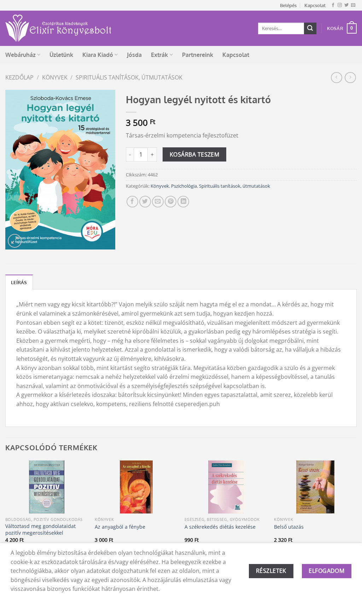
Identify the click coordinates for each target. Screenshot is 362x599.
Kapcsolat (315, 5)
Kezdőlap (19, 77)
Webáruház (20, 54)
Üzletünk (61, 54)
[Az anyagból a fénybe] (136, 486)
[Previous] (5, 515)
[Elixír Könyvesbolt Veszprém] (58, 28)
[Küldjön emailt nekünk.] (353, 5)
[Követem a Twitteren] (346, 5)
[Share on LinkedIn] (183, 201)
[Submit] (310, 29)
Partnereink (197, 54)
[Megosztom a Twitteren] (145, 201)
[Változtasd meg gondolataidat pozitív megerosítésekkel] (46, 486)
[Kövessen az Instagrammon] (340, 5)
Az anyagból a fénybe (120, 527)
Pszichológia (184, 186)
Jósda (134, 54)
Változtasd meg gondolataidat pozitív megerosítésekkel (40, 529)
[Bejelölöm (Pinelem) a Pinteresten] (170, 201)
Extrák (159, 54)
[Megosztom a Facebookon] (132, 201)
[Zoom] (15, 241)
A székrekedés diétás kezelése (220, 527)
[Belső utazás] (315, 486)
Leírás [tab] (19, 282)
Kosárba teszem (195, 154)
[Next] (356, 515)
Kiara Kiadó (97, 54)
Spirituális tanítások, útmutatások (129, 77)
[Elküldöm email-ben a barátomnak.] (158, 201)
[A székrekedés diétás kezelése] (226, 486)
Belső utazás (289, 527)
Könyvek (55, 77)
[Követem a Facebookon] (333, 5)
